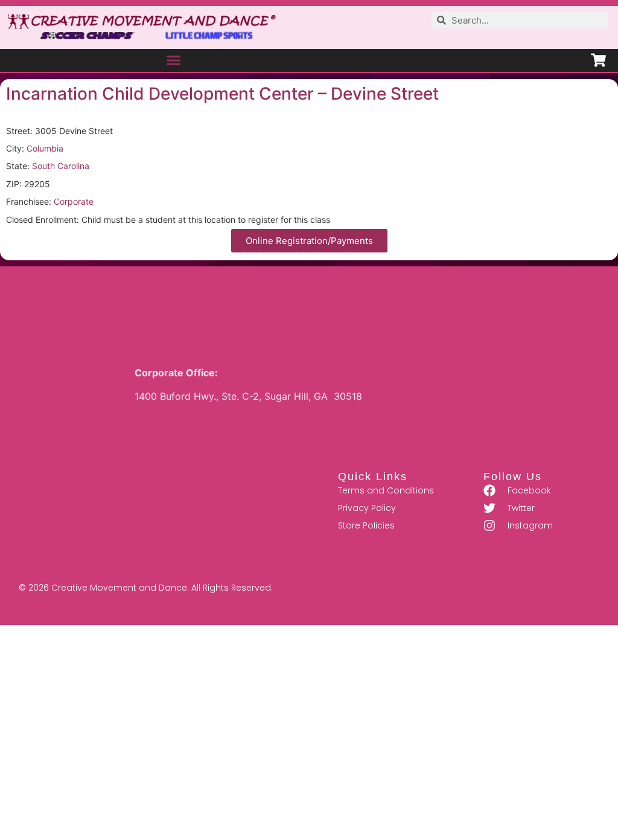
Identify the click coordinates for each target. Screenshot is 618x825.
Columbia (45, 148)
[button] (173, 60)
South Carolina (60, 166)
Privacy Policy (367, 508)
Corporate (74, 201)
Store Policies (366, 525)
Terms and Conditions (386, 490)
